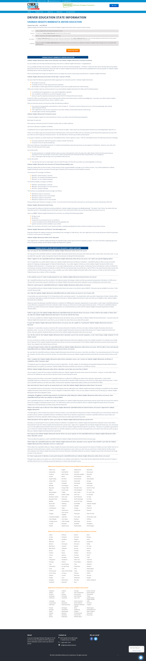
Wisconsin (90, 613)
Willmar (89, 519)
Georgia (51, 609)
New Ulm (76, 494)
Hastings (64, 499)
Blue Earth (52, 548)
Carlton (51, 553)
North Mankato (78, 499)
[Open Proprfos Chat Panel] (141, 657)
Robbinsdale (77, 526)
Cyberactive (72, 655)
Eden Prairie (65, 474)
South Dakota (90, 592)
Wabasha (89, 562)
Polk (75, 568)
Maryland (64, 603)
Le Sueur (64, 573)
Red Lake (76, 575)
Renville (76, 580)
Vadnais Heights (91, 503)
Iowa (63, 592)
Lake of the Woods (67, 571)
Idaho (50, 615)
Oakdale (76, 506)
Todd (88, 557)
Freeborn (64, 537)
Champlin (52, 506)
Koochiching (65, 564)
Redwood (76, 577)
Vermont (89, 603)
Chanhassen (52, 508)
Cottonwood (52, 571)
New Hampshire (79, 592)
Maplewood (77, 469)
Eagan (63, 469)
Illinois (51, 616)
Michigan (64, 608)
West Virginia (91, 611)
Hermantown (65, 501)
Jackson (64, 555)
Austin (51, 483)
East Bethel (65, 472)
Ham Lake (64, 497)
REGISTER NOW (73, 50)
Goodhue (64, 539)
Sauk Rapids (90, 479)
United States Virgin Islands (91, 598)
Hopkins (64, 506)
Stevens (89, 553)
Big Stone (52, 546)
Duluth (51, 526)
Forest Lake (65, 490)
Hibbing (64, 503)
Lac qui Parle (65, 566)
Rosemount (90, 472)
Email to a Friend (42, 1)
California (52, 598)
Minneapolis (77, 476)
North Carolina (78, 601)
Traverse (89, 559)
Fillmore (64, 535)
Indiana (64, 591)
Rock (88, 535)
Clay (50, 564)
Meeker (76, 539)
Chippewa (52, 559)
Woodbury (90, 523)
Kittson (64, 562)
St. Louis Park (90, 492)
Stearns (89, 548)
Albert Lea (52, 469)
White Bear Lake (91, 517)
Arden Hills (52, 481)
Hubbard (64, 548)
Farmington (65, 485)
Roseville (89, 474)
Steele (88, 550)
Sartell (88, 476)
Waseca (89, 510)
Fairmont (64, 481)
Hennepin (64, 544)
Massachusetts (66, 604)
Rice (75, 582)
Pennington (77, 562)
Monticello (77, 481)
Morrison (76, 544)
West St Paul (90, 513)
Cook (50, 568)
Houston (64, 546)
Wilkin (88, 573)
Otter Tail (77, 559)
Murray (76, 548)
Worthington (90, 526)
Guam (50, 611)
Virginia (89, 506)
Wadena (89, 564)
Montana (64, 615)
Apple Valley (52, 479)
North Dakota (78, 603)
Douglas (51, 580)
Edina (63, 476)
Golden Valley (65, 494)
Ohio (75, 608)
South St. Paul (91, 488)
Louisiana (64, 598)
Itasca (63, 553)
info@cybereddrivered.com (55, 1)
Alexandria (52, 472)
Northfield (77, 503)
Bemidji (51, 485)
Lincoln (64, 575)
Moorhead (77, 483)
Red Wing (77, 521)
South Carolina (91, 591)
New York (77, 598)
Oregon (76, 611)
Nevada (76, 591)
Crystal (51, 523)
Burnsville (52, 503)
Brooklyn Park (53, 499)
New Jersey (77, 594)
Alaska (51, 592)
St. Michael (90, 494)
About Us (50, 12)
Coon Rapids (52, 519)
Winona (89, 521)
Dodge (51, 577)
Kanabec (64, 557)
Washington (90, 568)
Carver (51, 555)
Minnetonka (77, 479)
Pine (75, 564)
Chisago (51, 562)
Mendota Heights (79, 474)
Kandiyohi (64, 559)
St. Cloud (89, 490)
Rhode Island (78, 616)
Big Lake (51, 488)
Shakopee (89, 483)
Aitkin (50, 535)
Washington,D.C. (91, 609)
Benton (51, 544)
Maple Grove (65, 526)
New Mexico (77, 596)
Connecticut (52, 603)
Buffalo (51, 501)
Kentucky (64, 596)
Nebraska (64, 616)
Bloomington (52, 492)
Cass (50, 557)
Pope (75, 571)
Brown (51, 550)
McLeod (76, 537)
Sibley (88, 544)
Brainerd (51, 494)
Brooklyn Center (53, 497)
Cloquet (51, 513)
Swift (88, 555)
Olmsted (76, 557)
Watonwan (90, 571)
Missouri (64, 613)
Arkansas (51, 596)
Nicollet (76, 550)
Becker (51, 539)
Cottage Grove (53, 521)
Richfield (76, 523)
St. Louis (89, 546)
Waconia (89, 508)
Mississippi (65, 611)
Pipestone (77, 566)
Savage (89, 481)
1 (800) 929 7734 (67, 1)
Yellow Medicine (91, 580)
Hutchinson (65, 510)
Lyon (63, 577)
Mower (76, 546)
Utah (88, 601)
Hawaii (51, 613)
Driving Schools (70, 12)
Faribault (64, 483)
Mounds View (78, 488)
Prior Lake (77, 517)
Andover (51, 474)
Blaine (51, 490)
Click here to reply (136, 650)
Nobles (76, 553)
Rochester (89, 469)
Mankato (64, 523)
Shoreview (90, 485)
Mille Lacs (77, 541)
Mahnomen (65, 580)
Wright (89, 577)
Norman (76, 555)
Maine (63, 601)
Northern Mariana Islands (79, 605)
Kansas (64, 594)
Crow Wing (52, 573)
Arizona (51, 594)
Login (114, 5)
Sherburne (90, 541)
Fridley (63, 492)
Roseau (89, 537)
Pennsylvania (78, 613)
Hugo (63, 508)
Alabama (51, 591)
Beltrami (51, 541)
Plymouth (77, 513)
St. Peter (89, 499)
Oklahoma (77, 609)
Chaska (51, 510)
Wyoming (89, 615)
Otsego (76, 508)
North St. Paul (78, 501)
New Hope (77, 492)
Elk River (64, 479)
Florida (51, 608)
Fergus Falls (65, 488)
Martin (76, 535)
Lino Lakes (65, 519)
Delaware (52, 604)
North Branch (78, 497)
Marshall (76, 472)
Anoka (51, 476)
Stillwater (89, 501)
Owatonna (77, 510)
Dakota (51, 575)
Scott (88, 539)
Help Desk (59, 12)
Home (29, 12)
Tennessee (90, 594)
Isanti (63, 550)
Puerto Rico (77, 615)
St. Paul (89, 497)
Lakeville (64, 517)
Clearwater (52, 566)
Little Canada (65, 521)
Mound (76, 485)
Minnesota (65, 609)
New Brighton (78, 490)
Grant (63, 541)
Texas (88, 596)
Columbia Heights (54, 517)
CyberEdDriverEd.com (61, 655)
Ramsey (76, 519)
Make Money (33, 1)
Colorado (51, 601)
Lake (63, 568)
